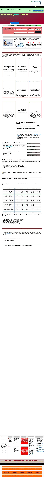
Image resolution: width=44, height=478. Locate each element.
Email (21, 28)
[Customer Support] (33, 42)
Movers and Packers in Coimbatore (24, 442)
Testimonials (21, 9)
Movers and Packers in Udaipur (25, 449)
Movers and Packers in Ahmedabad (24, 439)
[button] (9, 10)
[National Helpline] (28, 42)
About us (5, 9)
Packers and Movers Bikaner (22, 468)
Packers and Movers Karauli (14, 472)
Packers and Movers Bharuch (22, 475)
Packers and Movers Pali (38, 472)
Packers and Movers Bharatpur (6, 468)
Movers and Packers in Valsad (25, 451)
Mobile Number (29, 28)
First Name (15, 28)
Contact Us (12, 9)
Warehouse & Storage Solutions (32, 155)
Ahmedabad (29, 10)
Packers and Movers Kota (22, 472)
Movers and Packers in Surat (24, 448)
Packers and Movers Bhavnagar (30, 475)
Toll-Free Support (39, 44)
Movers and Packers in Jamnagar (24, 438)
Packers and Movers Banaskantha (14, 475)
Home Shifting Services (31, 146)
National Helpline (28, 44)
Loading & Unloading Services (32, 152)
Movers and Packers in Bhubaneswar (24, 441)
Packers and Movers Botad (37, 475)
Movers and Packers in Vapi (24, 452)
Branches (2, 11)
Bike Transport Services (31, 143)
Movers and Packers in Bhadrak (24, 440)
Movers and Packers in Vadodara (24, 450)
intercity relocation (8, 233)
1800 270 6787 (41, 447)
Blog (24, 9)
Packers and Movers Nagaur (29, 472)
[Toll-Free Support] (39, 42)
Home (2, 9)
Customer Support (33, 44)
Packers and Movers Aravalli (6, 475)
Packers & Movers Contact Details (20, 41)
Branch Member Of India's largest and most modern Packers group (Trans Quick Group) (22, 460)
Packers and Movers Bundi (30, 468)
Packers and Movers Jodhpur (6, 472)
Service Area (16, 9)
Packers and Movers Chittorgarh (38, 468)
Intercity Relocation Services (32, 149)
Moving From (36, 28)
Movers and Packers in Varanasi (24, 453)
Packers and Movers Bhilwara (14, 468)
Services (8, 9)
